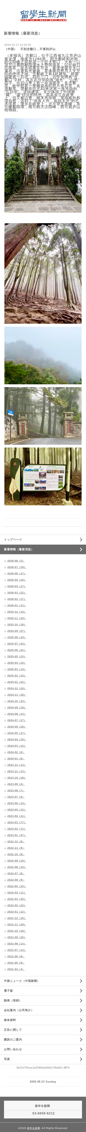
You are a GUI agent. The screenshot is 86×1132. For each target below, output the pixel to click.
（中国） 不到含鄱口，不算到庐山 (30, 49)
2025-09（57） (16, 631)
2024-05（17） (16, 733)
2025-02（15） (16, 675)
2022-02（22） (16, 905)
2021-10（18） (16, 931)
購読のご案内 (13, 1039)
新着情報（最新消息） (19, 549)
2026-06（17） (16, 573)
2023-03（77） (16, 822)
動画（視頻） (13, 1000)
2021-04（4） (16, 969)
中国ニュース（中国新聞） (22, 980)
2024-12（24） (16, 688)
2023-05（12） (16, 809)
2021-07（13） (16, 950)
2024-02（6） (16, 752)
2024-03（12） (16, 745)
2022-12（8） (16, 841)
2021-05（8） (16, 962)
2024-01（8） (16, 758)
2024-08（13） (16, 714)
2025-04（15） (16, 663)
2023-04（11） (16, 816)
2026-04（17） (16, 586)
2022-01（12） (16, 911)
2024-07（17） (16, 720)
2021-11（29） (16, 924)
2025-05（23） (16, 656)
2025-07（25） (16, 643)
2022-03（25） (16, 899)
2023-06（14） (16, 803)
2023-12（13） (16, 765)
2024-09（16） (16, 707)
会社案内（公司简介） (19, 1010)
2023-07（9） (16, 797)
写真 (7, 1059)
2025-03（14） (16, 669)
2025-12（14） (16, 611)
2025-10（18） (16, 624)
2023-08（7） (16, 790)
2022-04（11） (16, 892)
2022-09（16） (16, 860)
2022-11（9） (16, 848)
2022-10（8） (16, 854)
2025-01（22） (16, 682)
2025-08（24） (16, 637)
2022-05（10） (16, 886)
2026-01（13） (16, 605)
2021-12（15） (16, 918)
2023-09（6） (16, 784)
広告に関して (13, 1029)
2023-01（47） (16, 835)
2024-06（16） (16, 726)
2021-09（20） (16, 937)
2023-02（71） (16, 828)
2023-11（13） (16, 771)
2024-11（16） (16, 694)
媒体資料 (10, 1020)
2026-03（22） (16, 592)
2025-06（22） (16, 650)
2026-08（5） (16, 560)
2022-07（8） (16, 873)
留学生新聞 (33, 1128)
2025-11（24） (16, 618)
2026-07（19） (16, 567)
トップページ (13, 539)
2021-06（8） (16, 956)
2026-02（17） (16, 599)
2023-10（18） (16, 777)
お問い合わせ (13, 1049)
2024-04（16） (16, 739)
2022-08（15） (16, 867)
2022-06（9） (16, 880)
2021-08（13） (16, 943)
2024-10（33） (16, 701)
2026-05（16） (16, 580)
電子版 (8, 990)
